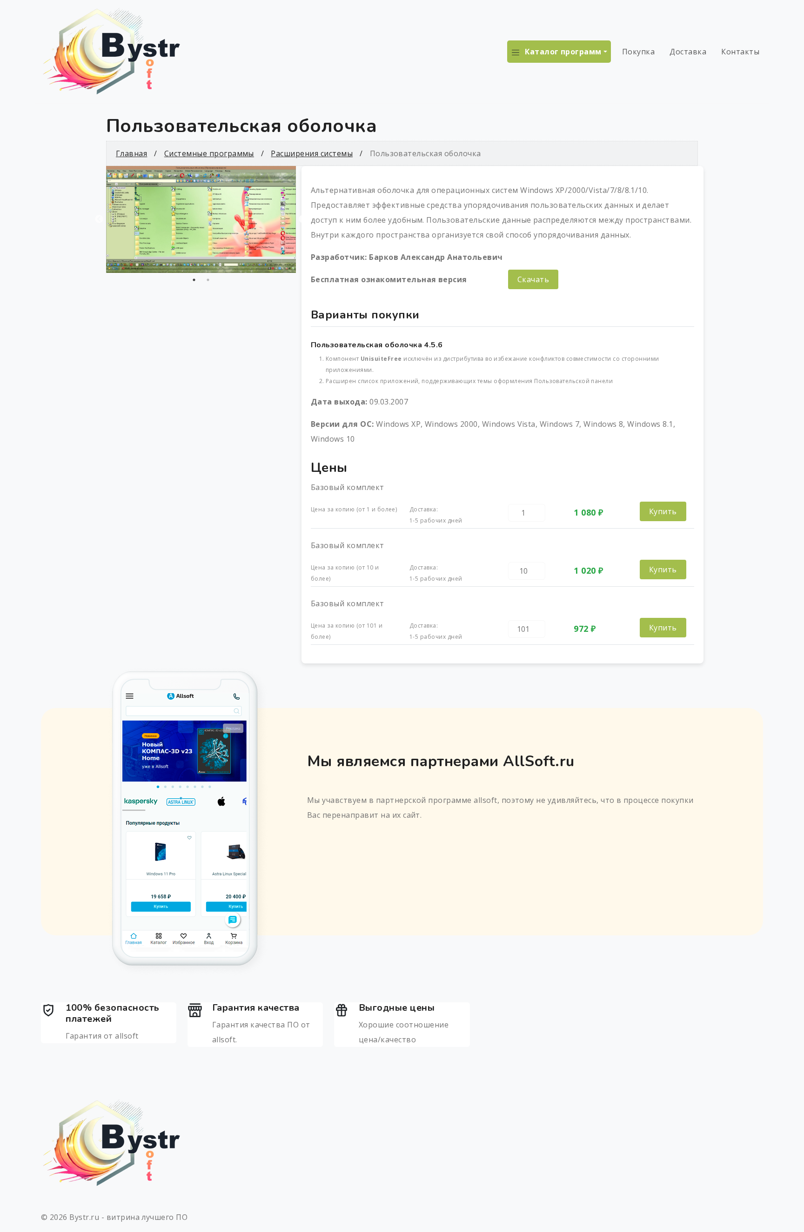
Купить (663, 511)
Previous (99, 219)
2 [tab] (208, 280)
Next (303, 219)
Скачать (533, 279)
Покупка (638, 51)
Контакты (740, 51)
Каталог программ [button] (563, 51)
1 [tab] (194, 280)
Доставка (688, 51)
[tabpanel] (201, 219)
